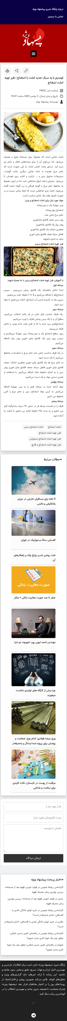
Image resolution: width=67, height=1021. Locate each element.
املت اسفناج (54, 427)
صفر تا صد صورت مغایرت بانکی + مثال (34, 598)
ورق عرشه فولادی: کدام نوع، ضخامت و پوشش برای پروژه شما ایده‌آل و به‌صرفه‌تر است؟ (33, 743)
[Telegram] (33, 1015)
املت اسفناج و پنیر (33, 427)
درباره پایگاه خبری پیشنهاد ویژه (48, 9)
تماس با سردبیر (55, 17)
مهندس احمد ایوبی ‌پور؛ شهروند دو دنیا (34, 642)
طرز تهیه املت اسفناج (50, 433)
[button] (34, 54)
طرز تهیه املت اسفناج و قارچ (46, 445)
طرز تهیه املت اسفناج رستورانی (45, 439)
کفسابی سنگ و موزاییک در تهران (38, 540)
